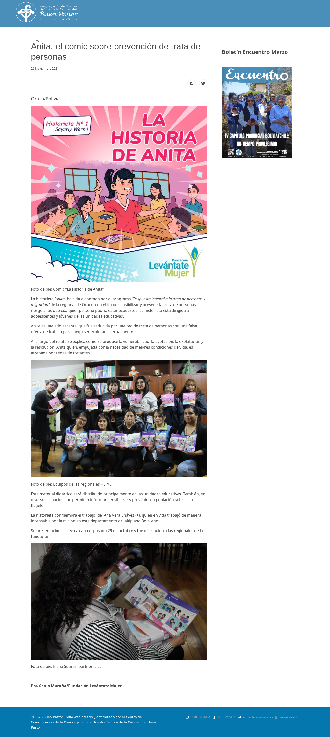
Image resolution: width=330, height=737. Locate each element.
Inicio (47, 41)
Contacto (229, 41)
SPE (211, 41)
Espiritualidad (111, 41)
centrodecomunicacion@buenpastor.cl (269, 717)
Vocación (141, 41)
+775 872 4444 (225, 717)
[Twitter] (288, 37)
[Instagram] (314, 37)
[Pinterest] (297, 37)
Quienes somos (75, 41)
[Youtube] (306, 37)
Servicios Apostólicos (178, 41)
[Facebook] (279, 37)
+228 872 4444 (200, 717)
